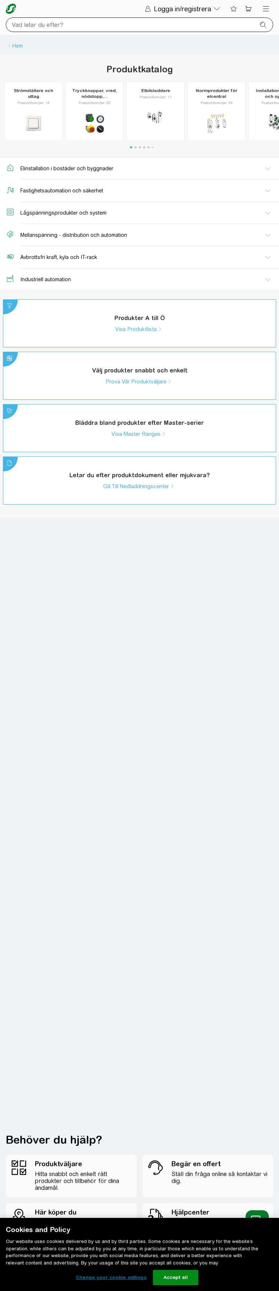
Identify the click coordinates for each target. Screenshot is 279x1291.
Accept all (175, 1277)
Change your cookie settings (111, 1277)
